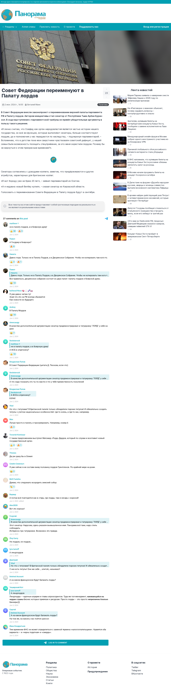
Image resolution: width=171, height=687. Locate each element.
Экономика (52, 677)
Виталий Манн (33, 104)
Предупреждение (98, 671)
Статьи (50, 680)
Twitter (134, 667)
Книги (49, 683)
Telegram (136, 670)
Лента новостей (141, 90)
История (92, 667)
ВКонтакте (137, 673)
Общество (51, 670)
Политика (103, 104)
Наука (49, 673)
